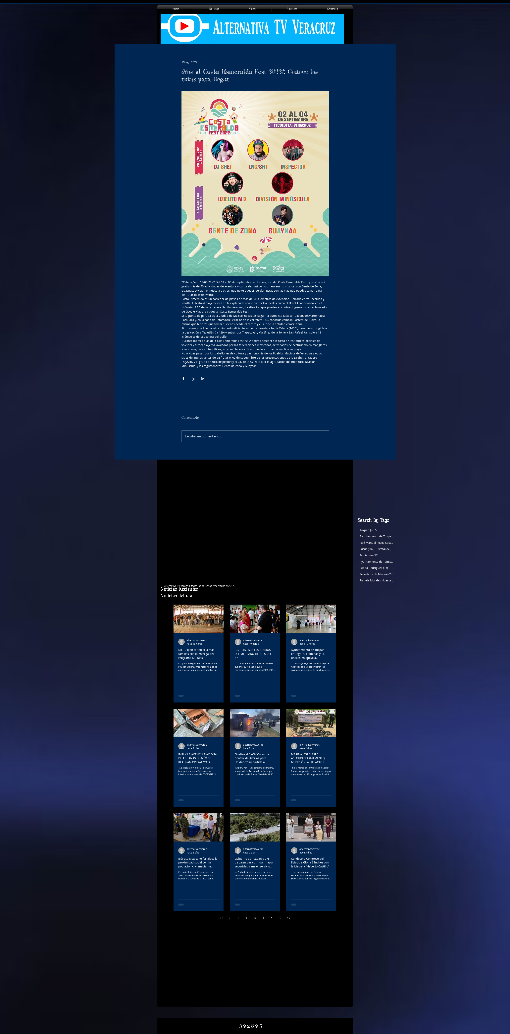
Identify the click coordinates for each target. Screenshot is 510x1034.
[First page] (221, 918)
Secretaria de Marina (376, 574)
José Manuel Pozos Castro (377, 543)
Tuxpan (368, 530)
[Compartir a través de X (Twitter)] (193, 379)
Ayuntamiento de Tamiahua (377, 561)
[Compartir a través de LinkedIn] (203, 379)
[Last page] (288, 918)
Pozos (367, 549)
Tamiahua (369, 555)
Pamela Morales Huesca (377, 580)
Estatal (384, 549)
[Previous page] (229, 918)
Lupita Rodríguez (374, 568)
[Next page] (280, 918)
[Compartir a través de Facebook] (183, 379)
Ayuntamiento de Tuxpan (377, 536)
